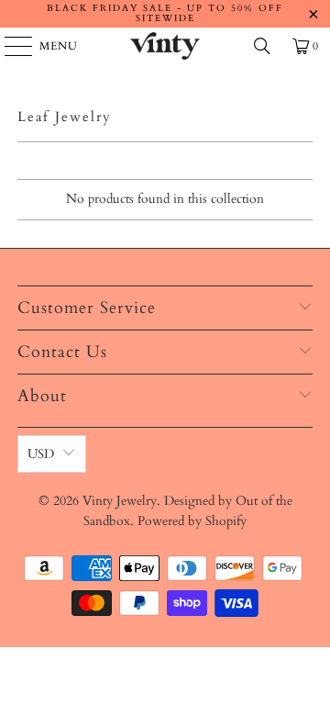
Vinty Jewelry (119, 500)
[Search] (262, 46)
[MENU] (9, 46)
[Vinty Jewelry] (165, 46)
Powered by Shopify (192, 521)
